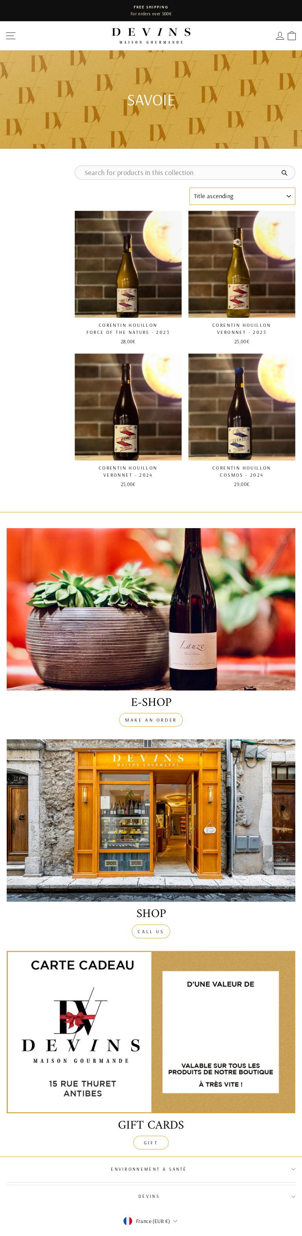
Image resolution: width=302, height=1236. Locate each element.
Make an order (151, 720)
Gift (151, 1143)
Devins (149, 1196)
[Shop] (151, 820)
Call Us (151, 931)
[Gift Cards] (151, 1032)
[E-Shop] (151, 609)
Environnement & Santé (149, 1169)
